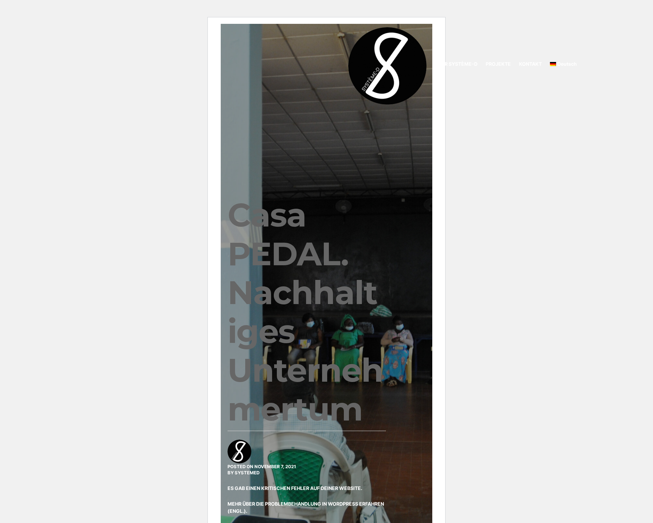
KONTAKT (530, 64)
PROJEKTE (498, 64)
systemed (247, 472)
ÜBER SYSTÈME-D (456, 64)
